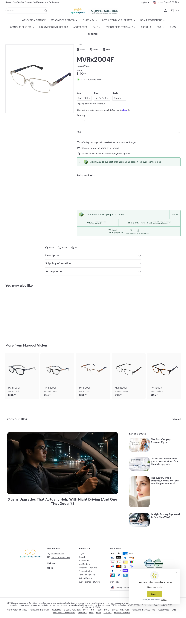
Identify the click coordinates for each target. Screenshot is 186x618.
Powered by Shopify (122, 612)
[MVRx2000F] (57, 376)
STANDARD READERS (21, 27)
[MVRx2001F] (93, 376)
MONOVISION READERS (63, 20)
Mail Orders (84, 564)
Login (81, 553)
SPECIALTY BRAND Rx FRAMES (117, 20)
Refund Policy (85, 578)
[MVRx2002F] (128, 376)
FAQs (160, 27)
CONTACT (93, 34)
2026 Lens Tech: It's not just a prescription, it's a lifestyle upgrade (164, 461)
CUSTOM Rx (89, 20)
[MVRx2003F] (164, 376)
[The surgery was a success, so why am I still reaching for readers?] (139, 491)
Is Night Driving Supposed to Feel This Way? (165, 515)
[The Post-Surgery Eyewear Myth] (139, 445)
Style (115, 93)
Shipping (80, 104)
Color (80, 93)
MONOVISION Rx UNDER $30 (53, 27)
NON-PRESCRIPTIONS (151, 20)
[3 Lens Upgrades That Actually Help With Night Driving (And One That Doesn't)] (62, 463)
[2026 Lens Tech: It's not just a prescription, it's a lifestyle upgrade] (139, 464)
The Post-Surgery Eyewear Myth (161, 441)
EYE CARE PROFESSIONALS (119, 27)
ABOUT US (146, 27)
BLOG (173, 27)
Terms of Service (87, 574)
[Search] (45, 11)
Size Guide (84, 560)
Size (96, 93)
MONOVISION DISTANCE (34, 20)
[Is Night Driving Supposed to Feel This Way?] (139, 520)
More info (175, 214)
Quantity (81, 115)
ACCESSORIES (80, 27)
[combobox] (27, 11)
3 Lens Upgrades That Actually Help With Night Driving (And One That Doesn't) (62, 501)
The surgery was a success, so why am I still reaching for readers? (165, 480)
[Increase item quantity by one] (90, 121)
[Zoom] (40, 79)
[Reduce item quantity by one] (80, 121)
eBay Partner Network (89, 581)
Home (79, 44)
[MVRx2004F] (128, 188)
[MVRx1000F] (21, 376)
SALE (95, 27)
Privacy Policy (85, 571)
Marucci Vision (35, 345)
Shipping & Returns (88, 567)
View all (177, 419)
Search (82, 557)
